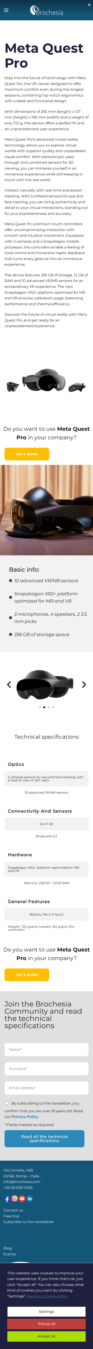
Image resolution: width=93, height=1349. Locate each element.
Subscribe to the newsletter (28, 1222)
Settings (46, 1311)
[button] (9, 684)
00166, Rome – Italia (21, 1176)
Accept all (46, 1336)
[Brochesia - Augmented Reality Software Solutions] (46, 10)
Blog (7, 1248)
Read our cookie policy (47, 1296)
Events (9, 1254)
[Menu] (6, 10)
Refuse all (46, 1324)
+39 (7, 1188)
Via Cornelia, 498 (18, 1170)
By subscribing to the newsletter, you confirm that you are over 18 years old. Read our (44, 1110)
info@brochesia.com (21, 1182)
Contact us (13, 1210)
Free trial (11, 1216)
